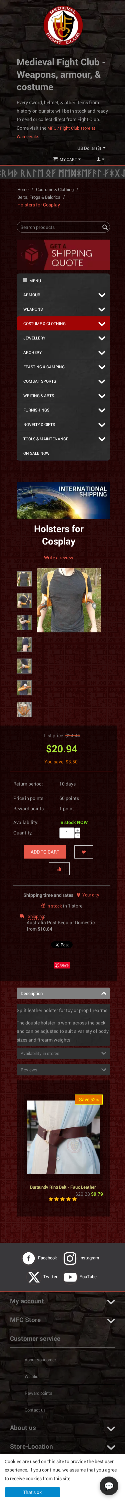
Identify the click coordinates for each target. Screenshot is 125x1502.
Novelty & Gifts (39, 424)
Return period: (28, 783)
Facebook (48, 1258)
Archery (32, 352)
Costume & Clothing (55, 189)
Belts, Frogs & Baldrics (38, 197)
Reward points (38, 1393)
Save (64, 964)
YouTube (89, 1276)
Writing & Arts (38, 395)
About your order (40, 1360)
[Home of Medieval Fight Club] (63, 25)
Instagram (89, 1258)
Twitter (50, 1276)
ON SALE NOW (36, 453)
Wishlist (32, 1376)
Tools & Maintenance (45, 438)
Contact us (35, 1410)
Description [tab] (32, 993)
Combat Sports (39, 381)
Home (23, 189)
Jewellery (34, 337)
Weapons (33, 309)
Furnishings (36, 410)
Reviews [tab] (29, 1070)
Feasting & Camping (44, 366)
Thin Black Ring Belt (63, 1130)
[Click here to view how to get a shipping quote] (63, 254)
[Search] (105, 227)
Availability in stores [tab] (40, 1053)
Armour (31, 294)
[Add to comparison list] (59, 868)
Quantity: (22, 832)
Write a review (58, 557)
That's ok (32, 1492)
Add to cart (45, 852)
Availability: (25, 822)
